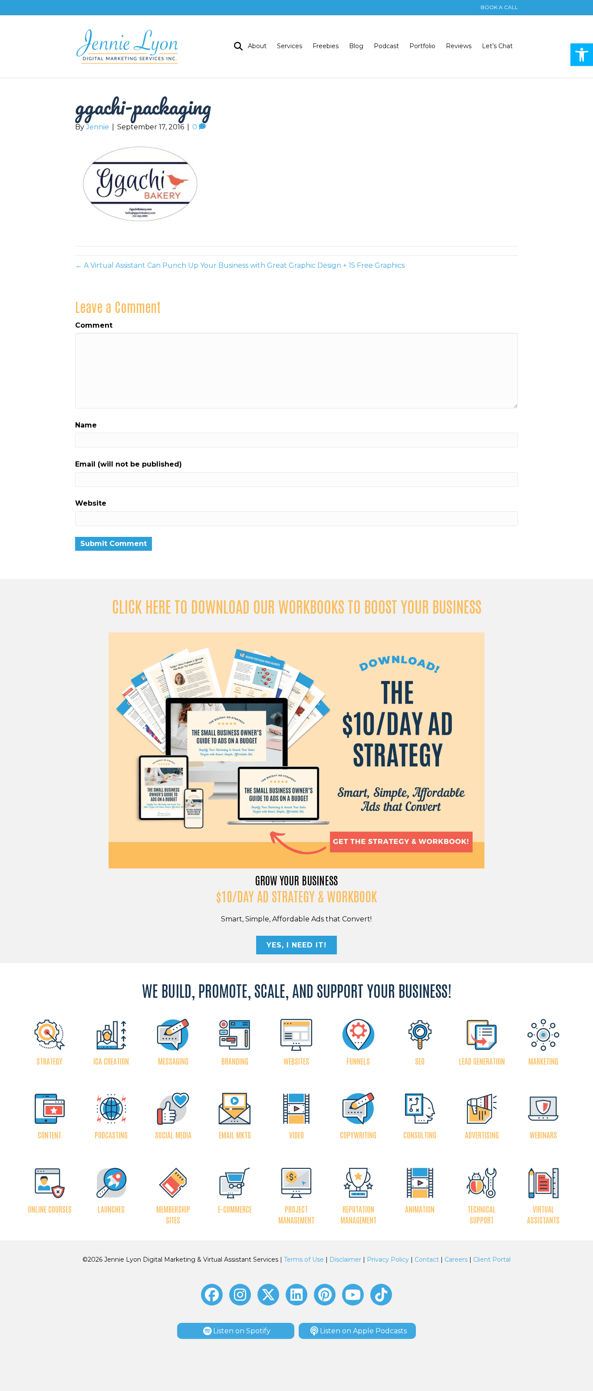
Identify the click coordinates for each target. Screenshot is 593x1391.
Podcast (386, 46)
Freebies (326, 46)
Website (90, 503)
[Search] (236, 46)
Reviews (458, 46)
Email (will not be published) (128, 464)
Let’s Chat (497, 46)
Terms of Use (304, 1259)
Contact (427, 1259)
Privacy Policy (388, 1259)
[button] (581, 54)
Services (289, 46)
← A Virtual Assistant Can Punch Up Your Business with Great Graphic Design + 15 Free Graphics (240, 265)
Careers (456, 1259)
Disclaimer (345, 1259)
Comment (93, 325)
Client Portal (492, 1259)
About (257, 46)
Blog (356, 46)
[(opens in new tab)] (297, 750)
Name (86, 425)
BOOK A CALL (499, 7)
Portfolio (422, 46)
